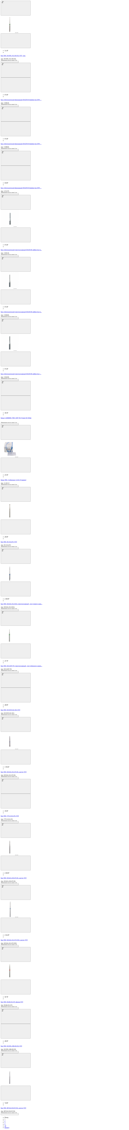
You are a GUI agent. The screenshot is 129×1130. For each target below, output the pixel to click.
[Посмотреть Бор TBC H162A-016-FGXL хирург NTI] (64, 839)
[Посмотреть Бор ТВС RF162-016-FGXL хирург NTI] (64, 1069)
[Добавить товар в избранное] (16, 40)
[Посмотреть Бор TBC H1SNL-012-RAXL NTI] (64, 17)
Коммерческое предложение (10, 61)
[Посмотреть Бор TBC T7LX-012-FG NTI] (64, 786)
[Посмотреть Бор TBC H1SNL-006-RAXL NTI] (64, 1016)
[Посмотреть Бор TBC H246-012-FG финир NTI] (64, 963)
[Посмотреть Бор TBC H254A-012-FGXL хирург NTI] (64, 733)
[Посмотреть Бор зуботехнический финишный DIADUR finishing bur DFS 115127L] (64, 158)
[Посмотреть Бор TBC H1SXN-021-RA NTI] (64, 680)
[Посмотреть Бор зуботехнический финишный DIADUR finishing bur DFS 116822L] (64, 70)
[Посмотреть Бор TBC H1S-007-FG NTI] (64, 627)
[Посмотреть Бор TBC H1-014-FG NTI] (64, 503)
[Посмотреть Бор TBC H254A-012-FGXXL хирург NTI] (64, 901)
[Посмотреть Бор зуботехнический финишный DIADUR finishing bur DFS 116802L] (64, 114)
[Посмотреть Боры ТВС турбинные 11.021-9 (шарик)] (64, 441)
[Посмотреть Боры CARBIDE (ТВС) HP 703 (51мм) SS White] (64, 388)
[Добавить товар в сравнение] (16, 8)
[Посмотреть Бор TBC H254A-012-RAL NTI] (64, 565)
